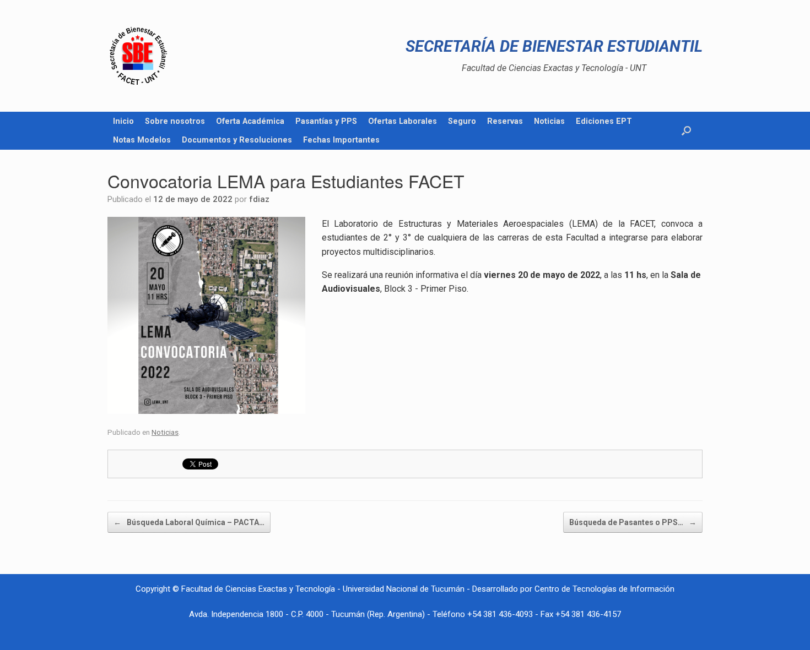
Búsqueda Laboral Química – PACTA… (189, 522)
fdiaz (259, 199)
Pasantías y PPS (326, 121)
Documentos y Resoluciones (237, 139)
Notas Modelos (142, 139)
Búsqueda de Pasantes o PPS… (632, 522)
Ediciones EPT (604, 121)
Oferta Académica (250, 121)
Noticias (549, 121)
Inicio (123, 121)
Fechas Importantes (341, 139)
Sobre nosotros (175, 121)
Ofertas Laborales (402, 121)
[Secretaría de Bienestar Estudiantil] (138, 56)
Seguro (462, 121)
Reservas (505, 121)
